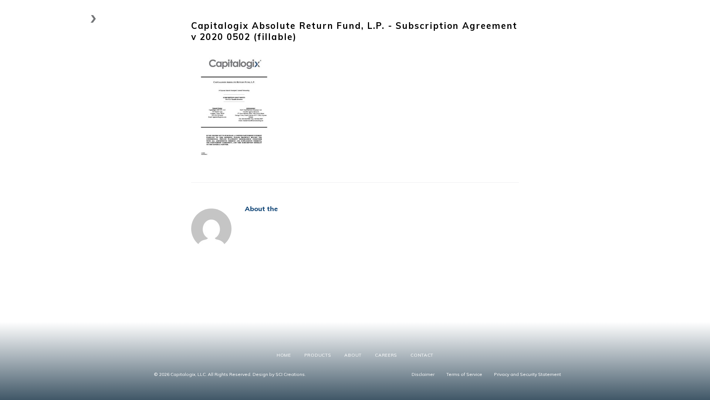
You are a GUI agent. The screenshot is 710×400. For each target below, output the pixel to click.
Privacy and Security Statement (527, 374)
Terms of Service (464, 374)
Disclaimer (423, 374)
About (576, 18)
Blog (676, 18)
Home (501, 18)
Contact (644, 18)
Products (534, 18)
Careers (609, 18)
